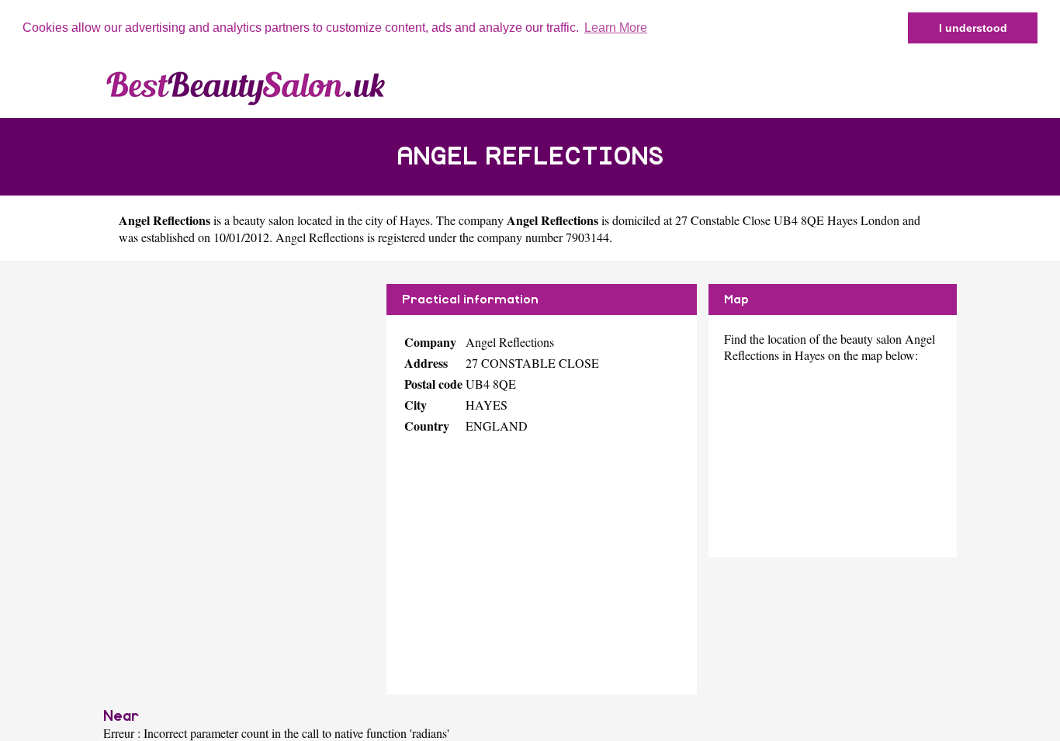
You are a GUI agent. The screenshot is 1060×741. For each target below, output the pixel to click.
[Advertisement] (239, 392)
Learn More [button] (615, 27)
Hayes (415, 220)
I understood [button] (973, 28)
